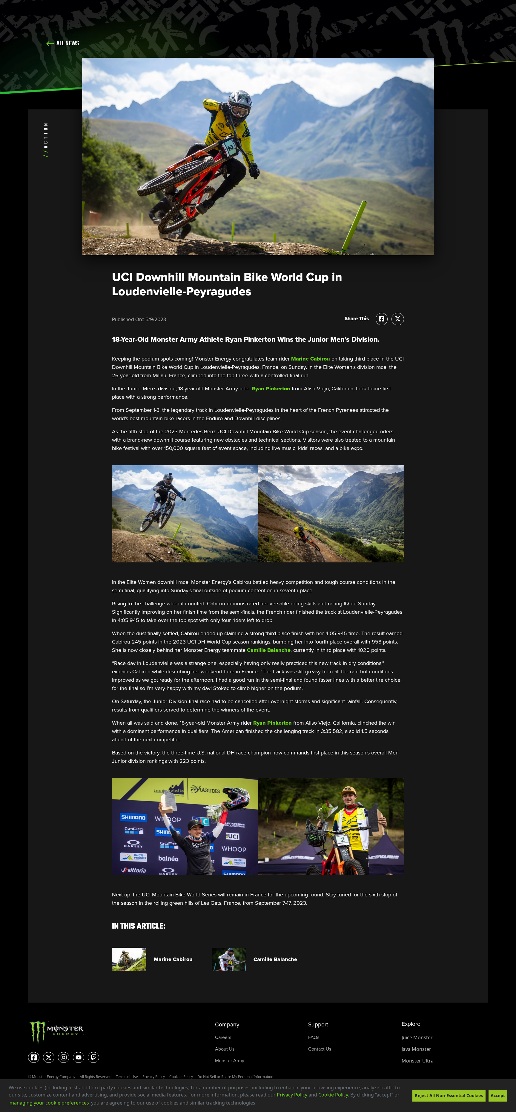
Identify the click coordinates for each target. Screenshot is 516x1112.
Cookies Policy (181, 1076)
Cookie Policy (333, 1094)
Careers (223, 1037)
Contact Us (319, 1049)
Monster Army (229, 1060)
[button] (258, 1103)
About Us (224, 1049)
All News (67, 43)
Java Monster (416, 1049)
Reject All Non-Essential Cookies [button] (449, 1095)
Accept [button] (498, 1095)
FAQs (313, 1037)
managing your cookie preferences (49, 1102)
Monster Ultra (418, 1060)
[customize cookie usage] (262, 1104)
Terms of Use (127, 1076)
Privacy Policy (292, 1094)
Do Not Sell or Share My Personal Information (235, 1076)
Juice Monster (417, 1037)
